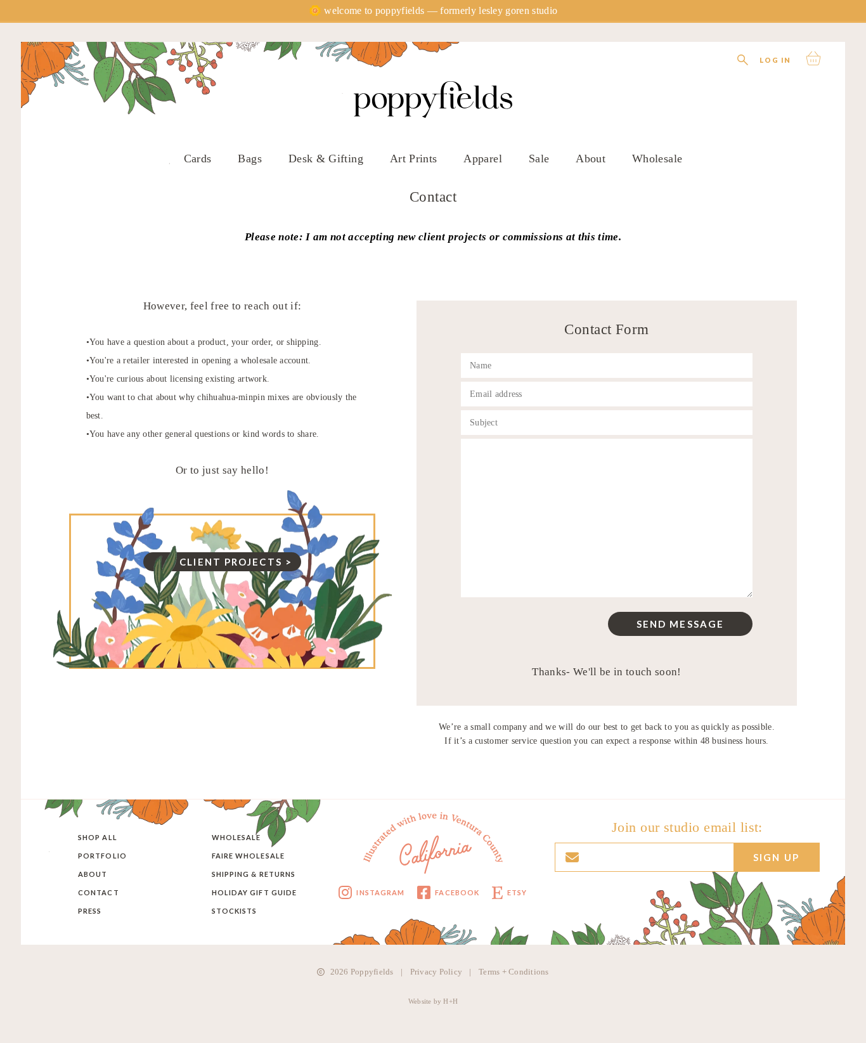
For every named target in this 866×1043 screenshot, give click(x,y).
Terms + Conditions (514, 971)
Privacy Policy (436, 971)
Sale (539, 158)
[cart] (815, 58)
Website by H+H (433, 1001)
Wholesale (657, 158)
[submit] (518, 33)
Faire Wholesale (248, 856)
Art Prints (413, 158)
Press (90, 911)
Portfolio (102, 856)
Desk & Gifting (325, 158)
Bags (249, 158)
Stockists (234, 911)
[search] (742, 58)
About (590, 158)
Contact (98, 892)
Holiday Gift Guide (254, 892)
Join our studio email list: (687, 827)
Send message (680, 624)
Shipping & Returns (254, 874)
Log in (775, 60)
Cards (198, 158)
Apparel (482, 158)
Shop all (97, 837)
